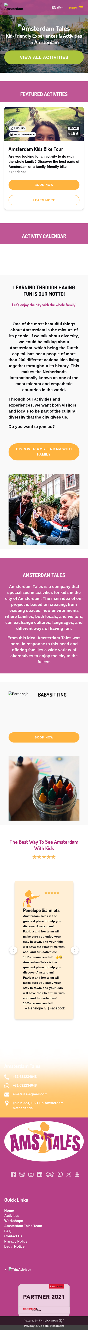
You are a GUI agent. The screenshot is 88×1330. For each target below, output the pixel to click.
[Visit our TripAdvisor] (50, 1174)
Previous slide (13, 950)
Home (9, 1210)
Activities (11, 1216)
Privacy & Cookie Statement (44, 1325)
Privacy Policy (15, 1241)
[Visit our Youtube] (77, 1174)
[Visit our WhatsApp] (60, 1174)
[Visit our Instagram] (31, 1174)
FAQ (7, 1231)
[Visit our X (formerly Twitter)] (68, 1174)
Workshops (13, 1221)
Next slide (75, 950)
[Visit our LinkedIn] (40, 1174)
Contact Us (13, 1236)
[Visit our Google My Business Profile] (22, 1174)
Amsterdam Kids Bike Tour (36, 148)
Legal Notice (14, 1246)
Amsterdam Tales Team (23, 1226)
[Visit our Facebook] (13, 1174)
